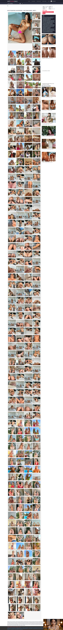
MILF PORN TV (31, 628)
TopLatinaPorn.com (36, 628)
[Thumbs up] (46, 12)
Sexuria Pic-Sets (19, 629)
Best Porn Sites (41, 628)
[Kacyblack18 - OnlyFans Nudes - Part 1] (49, 144)
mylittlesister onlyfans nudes (47, 23)
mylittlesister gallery (46, 20)
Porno (16, 629)
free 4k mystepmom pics (48, 31)
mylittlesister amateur (46, 18)
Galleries (33, 1)
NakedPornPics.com (19, 628)
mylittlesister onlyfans (46, 19)
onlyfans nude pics (46, 24)
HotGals (12, 1)
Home (29, 1)
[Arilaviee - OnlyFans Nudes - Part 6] (49, 131)
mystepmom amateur (46, 27)
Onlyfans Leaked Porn (25, 627)
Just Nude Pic (12, 629)
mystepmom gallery (46, 28)
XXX (22, 629)
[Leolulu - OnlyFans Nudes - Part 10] (49, 157)
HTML (44, 13)
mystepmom (51, 26)
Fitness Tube (36, 627)
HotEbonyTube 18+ (25, 628)
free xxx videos (40, 627)
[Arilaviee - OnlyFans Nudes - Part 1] (49, 92)
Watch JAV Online (19, 627)
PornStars (39, 1)
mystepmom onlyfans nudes (47, 32)
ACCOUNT (54, 1)
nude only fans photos (47, 25)
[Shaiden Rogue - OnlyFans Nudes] (49, 105)
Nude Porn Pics (14, 627)
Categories (44, 1)
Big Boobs (51, 17)
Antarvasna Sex (31, 627)
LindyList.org (9, 627)
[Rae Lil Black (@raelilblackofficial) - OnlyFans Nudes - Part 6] (49, 118)
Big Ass (48, 17)
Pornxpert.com (9, 628)
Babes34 (8, 629)
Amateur (44, 17)
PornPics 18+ (14, 628)
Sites (49, 1)
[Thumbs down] (48, 12)
